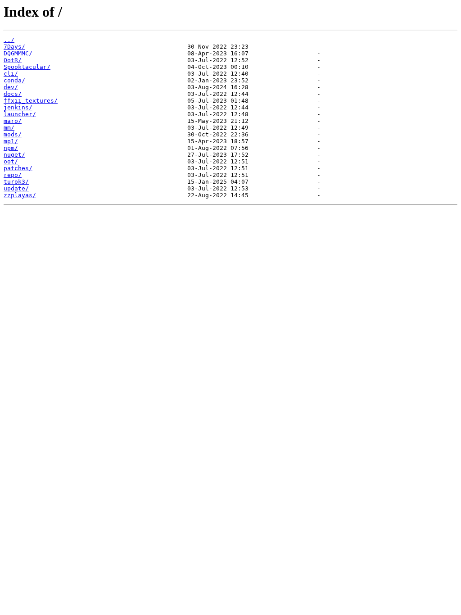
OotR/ (13, 60)
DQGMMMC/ (18, 53)
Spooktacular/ (27, 66)
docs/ (13, 93)
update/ (16, 188)
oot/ (11, 161)
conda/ (14, 80)
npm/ (11, 148)
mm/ (9, 127)
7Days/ (14, 46)
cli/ (11, 73)
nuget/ (14, 154)
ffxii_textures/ (31, 100)
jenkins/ (18, 107)
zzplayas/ (20, 195)
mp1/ (11, 141)
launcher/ (20, 114)
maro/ (13, 121)
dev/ (11, 87)
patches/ (18, 168)
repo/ (13, 175)
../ (9, 39)
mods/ (13, 134)
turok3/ (16, 181)
